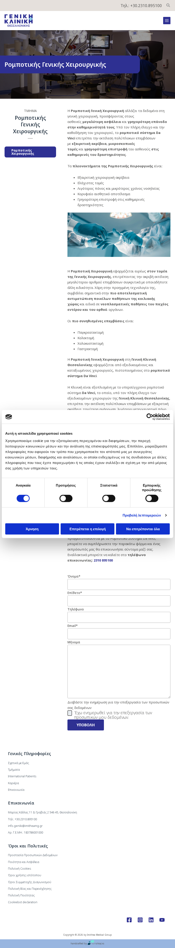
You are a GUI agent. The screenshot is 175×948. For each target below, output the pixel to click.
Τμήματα (14, 769)
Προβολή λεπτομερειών (142, 515)
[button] (168, 5)
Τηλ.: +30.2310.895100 (141, 5)
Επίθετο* (74, 593)
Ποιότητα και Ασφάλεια (23, 862)
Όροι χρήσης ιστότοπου (24, 875)
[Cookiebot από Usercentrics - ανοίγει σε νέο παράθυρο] (150, 416)
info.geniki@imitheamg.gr (25, 826)
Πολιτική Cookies (19, 868)
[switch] (65, 498)
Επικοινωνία (16, 790)
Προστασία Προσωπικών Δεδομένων (32, 855)
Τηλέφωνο (75, 609)
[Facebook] (129, 920)
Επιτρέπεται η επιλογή (87, 529)
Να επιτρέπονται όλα (143, 529)
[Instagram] (140, 920)
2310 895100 (103, 560)
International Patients (22, 776)
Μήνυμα (73, 642)
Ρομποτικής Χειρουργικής (22, 152)
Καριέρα (13, 783)
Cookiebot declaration (22, 902)
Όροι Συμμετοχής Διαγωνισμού (29, 882)
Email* (72, 625)
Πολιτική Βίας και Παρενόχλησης (29, 889)
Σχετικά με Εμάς (18, 763)
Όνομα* (73, 576)
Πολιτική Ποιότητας (21, 895)
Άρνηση (32, 529)
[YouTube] (162, 920)
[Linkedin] (151, 920)
